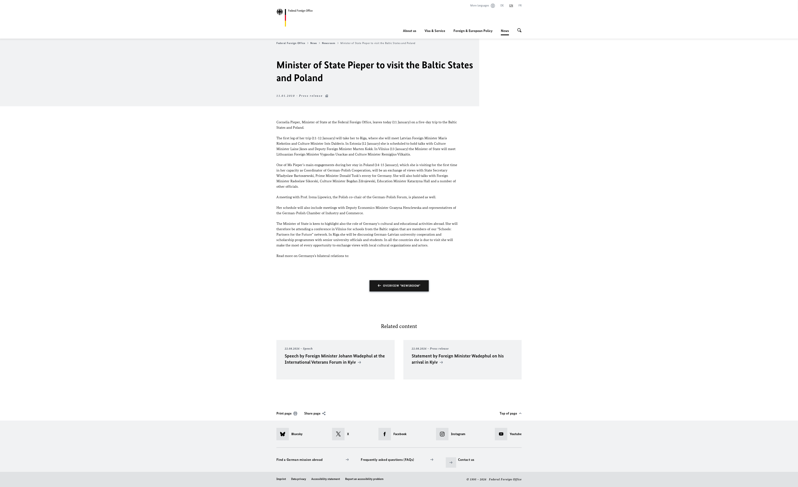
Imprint (281, 479)
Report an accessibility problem (364, 479)
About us (409, 31)
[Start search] (519, 30)
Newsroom (328, 43)
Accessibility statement (325, 479)
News (505, 32)
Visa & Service (435, 31)
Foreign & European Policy (473, 31)
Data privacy (298, 479)
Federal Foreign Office (290, 43)
